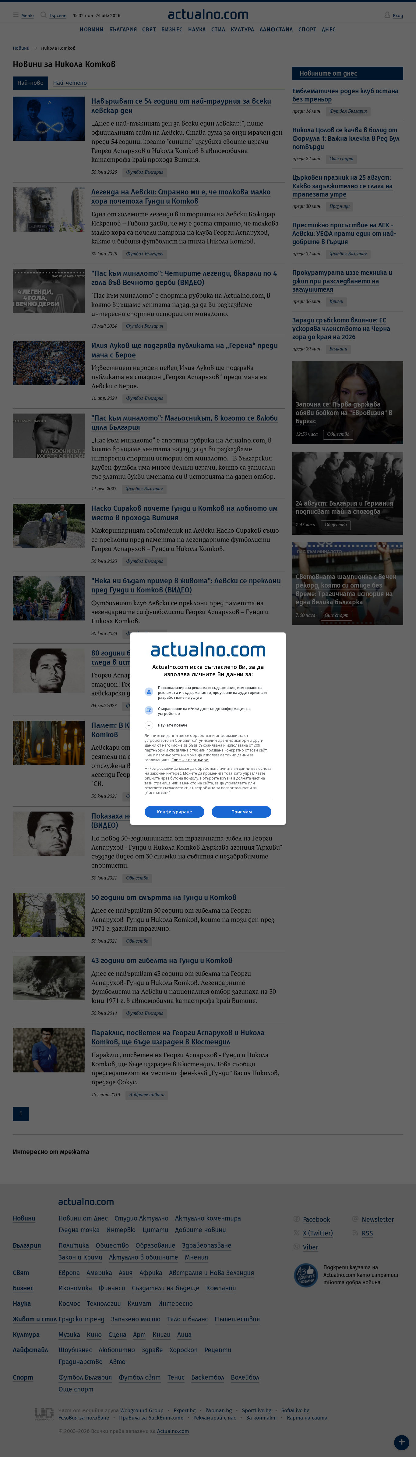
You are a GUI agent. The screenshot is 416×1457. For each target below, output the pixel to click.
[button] (208, 725)
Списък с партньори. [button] (190, 759)
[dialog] (208, 728)
